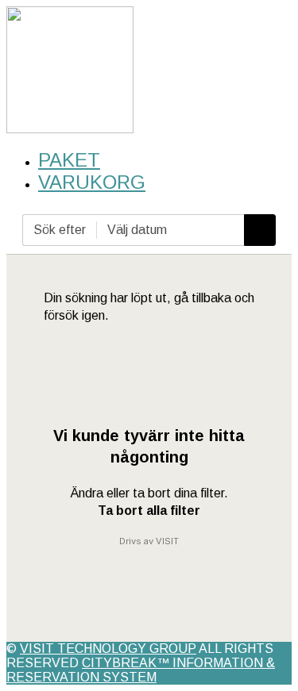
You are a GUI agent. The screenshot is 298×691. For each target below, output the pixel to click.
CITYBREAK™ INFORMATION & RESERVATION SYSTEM (140, 670)
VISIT (167, 541)
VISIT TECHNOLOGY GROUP (108, 648)
